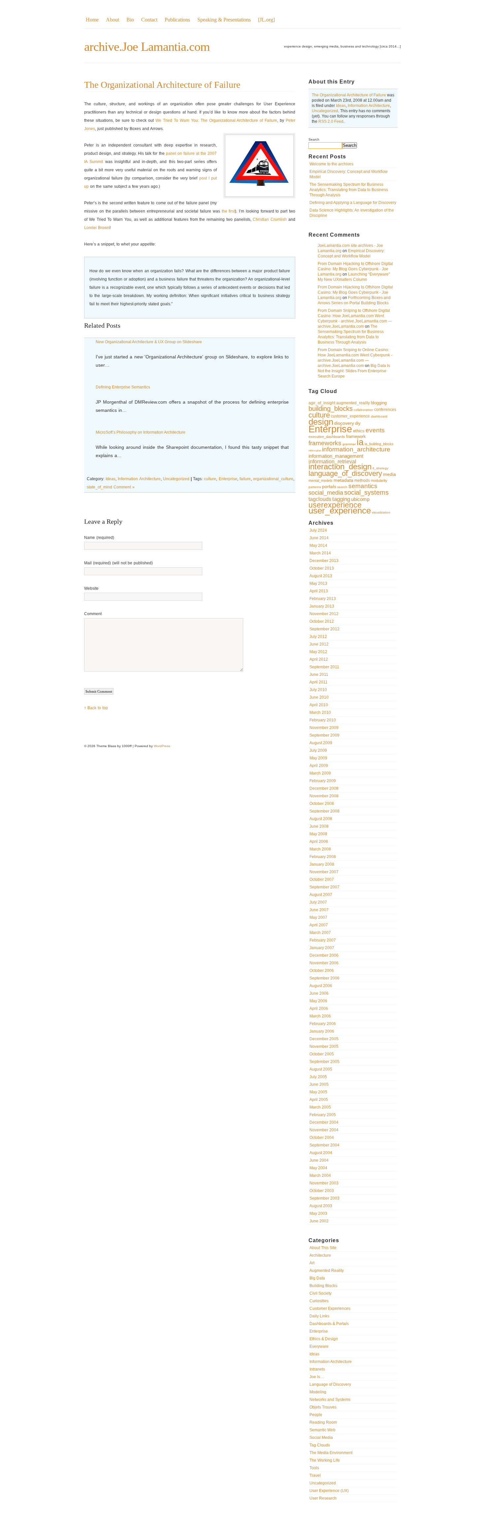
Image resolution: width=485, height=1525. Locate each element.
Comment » (124, 487)
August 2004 (320, 1152)
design (320, 422)
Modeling (317, 1392)
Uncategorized (325, 111)
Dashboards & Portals (329, 1323)
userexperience (335, 505)
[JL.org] (266, 19)
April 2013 (318, 591)
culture (319, 415)
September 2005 (324, 1061)
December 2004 (324, 1122)
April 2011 (318, 682)
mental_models (320, 480)
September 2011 (324, 667)
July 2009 (318, 750)
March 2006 (320, 1016)
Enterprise (330, 428)
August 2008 (320, 818)
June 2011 (318, 674)
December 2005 (324, 1039)
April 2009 (318, 765)
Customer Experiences (329, 1308)
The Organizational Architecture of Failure (349, 95)
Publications (177, 19)
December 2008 (324, 788)
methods (362, 480)
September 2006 (324, 978)
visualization (381, 512)
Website (91, 588)
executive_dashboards (326, 437)
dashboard (379, 416)
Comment (93, 614)
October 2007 (321, 879)
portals (329, 486)
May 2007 (318, 917)
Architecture (320, 1255)
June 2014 (319, 538)
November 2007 (324, 872)
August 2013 (320, 576)
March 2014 (320, 553)
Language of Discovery (330, 1384)
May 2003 (318, 1213)
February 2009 (322, 781)
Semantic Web (322, 1430)
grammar (349, 444)
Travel (315, 1475)
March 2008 (320, 849)
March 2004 (320, 1175)
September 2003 (324, 1198)
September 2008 (324, 811)
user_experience (339, 510)
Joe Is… (316, 1377)
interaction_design (340, 466)
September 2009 (324, 735)
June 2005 (319, 1084)
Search (313, 139)
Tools (314, 1468)
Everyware (319, 1346)
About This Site (323, 1247)
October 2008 (321, 803)
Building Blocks (323, 1285)
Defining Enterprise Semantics (123, 387)
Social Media (321, 1437)
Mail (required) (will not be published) (118, 563)
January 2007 (321, 947)
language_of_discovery (345, 473)
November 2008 (324, 796)
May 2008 (318, 834)
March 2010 (320, 712)
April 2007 (318, 925)
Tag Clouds (319, 1445)
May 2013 (318, 583)
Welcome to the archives (331, 164)
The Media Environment (330, 1452)
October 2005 (321, 1054)
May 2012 (318, 651)
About (112, 19)
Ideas (341, 105)
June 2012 (319, 644)
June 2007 (319, 910)
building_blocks (330, 408)
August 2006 (320, 985)
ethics (359, 430)
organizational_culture (273, 479)
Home (92, 19)
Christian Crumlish (270, 219)
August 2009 (320, 743)
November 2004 (324, 1130)
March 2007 (320, 932)
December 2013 (324, 560)
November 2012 (324, 614)
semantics (362, 485)
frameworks (324, 443)
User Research (323, 1498)
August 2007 (320, 894)
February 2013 (322, 598)
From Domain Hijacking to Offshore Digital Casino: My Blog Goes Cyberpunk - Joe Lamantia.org (355, 269)
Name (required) (99, 537)
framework (356, 436)
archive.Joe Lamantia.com (147, 46)
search (342, 487)
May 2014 (318, 545)
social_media (325, 492)
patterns (314, 487)
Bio (130, 19)
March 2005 (320, 1107)
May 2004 (318, 1168)
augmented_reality (353, 403)
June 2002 (319, 1221)
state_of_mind (99, 487)
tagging (341, 499)
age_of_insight (321, 403)
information (314, 450)
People (315, 1414)
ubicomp (360, 499)
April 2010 (318, 705)
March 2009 (320, 773)
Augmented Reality (326, 1270)
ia (360, 442)
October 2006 (321, 970)
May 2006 (318, 1001)
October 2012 (321, 621)
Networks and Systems (329, 1399)
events (375, 430)
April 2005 (318, 1099)
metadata (343, 480)
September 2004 (324, 1145)
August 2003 (320, 1206)
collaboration (363, 410)
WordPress (162, 746)
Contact (149, 19)
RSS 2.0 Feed (330, 121)
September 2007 (324, 887)
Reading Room (323, 1422)
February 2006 (322, 1023)
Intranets (317, 1369)
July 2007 (318, 902)
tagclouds (319, 499)
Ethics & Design (323, 1339)
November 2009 (324, 727)
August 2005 (320, 1069)
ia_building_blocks (379, 444)
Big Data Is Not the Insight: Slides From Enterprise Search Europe (354, 371)
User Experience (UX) (329, 1490)
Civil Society (320, 1293)
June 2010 (319, 697)
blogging (379, 402)
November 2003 (324, 1183)
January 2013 (321, 606)
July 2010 (318, 689)
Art (311, 1263)
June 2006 (319, 993)
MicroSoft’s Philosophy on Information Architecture (140, 432)
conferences (385, 409)
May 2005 (318, 1092)
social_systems (366, 492)
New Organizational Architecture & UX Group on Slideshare (149, 342)
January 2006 (321, 1031)
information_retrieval (332, 461)
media (389, 474)
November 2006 (324, 963)
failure (245, 479)
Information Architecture (369, 105)
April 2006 (318, 1008)
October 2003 (321, 1190)
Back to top (97, 708)
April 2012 (318, 659)
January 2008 (321, 864)
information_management (335, 456)
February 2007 (322, 940)
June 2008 (319, 826)
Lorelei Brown (97, 227)
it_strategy (380, 468)
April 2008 (318, 841)
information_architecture (356, 449)
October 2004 (321, 1137)
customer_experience (350, 416)
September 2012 (324, 629)
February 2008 (322, 856)
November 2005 (324, 1046)
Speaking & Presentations (224, 19)
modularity (379, 480)
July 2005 (318, 1077)
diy (358, 423)
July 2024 (318, 530)
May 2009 (318, 758)
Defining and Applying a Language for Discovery (352, 202)
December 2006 (324, 955)
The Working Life (324, 1460)
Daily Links (319, 1316)
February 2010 (322, 720)
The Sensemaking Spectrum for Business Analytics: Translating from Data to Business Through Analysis (348, 189)
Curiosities (319, 1301)
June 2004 (319, 1160)
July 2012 (318, 636)
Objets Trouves (323, 1407)
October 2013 (321, 568)
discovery (344, 423)
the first (228, 211)
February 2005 (322, 1114)
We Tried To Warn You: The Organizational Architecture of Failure (216, 120)
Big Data (317, 1278)
